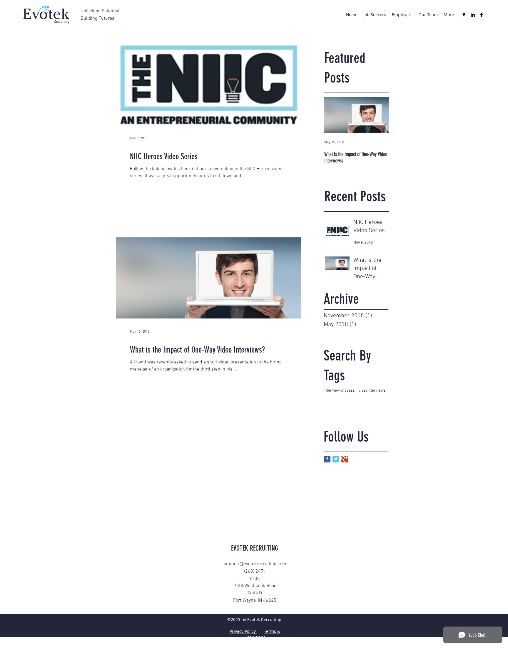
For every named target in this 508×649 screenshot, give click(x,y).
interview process (339, 390)
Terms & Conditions (262, 634)
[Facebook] (481, 15)
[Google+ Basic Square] (344, 459)
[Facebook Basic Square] (327, 459)
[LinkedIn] (473, 15)
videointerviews (372, 390)
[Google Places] (464, 15)
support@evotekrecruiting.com (255, 564)
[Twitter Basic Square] (335, 459)
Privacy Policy (243, 631)
